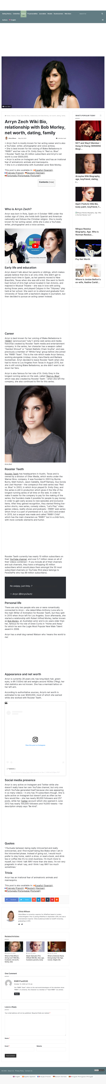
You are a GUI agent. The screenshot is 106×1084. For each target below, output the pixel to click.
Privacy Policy (19, 1073)
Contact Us (28, 1073)
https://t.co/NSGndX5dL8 (44, 588)
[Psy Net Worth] (88, 250)
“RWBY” (8, 343)
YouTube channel (18, 561)
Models (50, 16)
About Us (11, 1073)
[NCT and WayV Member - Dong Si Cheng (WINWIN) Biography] (88, 133)
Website (39, 1048)
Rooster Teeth (12, 476)
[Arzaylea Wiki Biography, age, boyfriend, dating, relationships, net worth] (88, 166)
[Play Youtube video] (35, 248)
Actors (23, 16)
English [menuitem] (17, 1079)
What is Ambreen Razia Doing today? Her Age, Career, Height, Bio (56, 960)
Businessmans (58, 16)
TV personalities (32, 16)
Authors (4, 22)
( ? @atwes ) (11, 771)
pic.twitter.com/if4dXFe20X (23, 590)
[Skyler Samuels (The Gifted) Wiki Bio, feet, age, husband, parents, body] (35, 949)
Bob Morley (13, 623)
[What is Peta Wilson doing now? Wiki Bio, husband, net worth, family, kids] (14, 949)
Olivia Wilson (12, 140)
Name (7, 1040)
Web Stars (68, 16)
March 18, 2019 (40, 596)
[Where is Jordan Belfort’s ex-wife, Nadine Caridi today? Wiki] (88, 272)
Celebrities (16, 16)
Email (7, 1048)
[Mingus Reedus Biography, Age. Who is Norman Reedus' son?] (88, 221)
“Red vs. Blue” (53, 378)
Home (8, 118)
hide (51, 184)
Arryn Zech (7, 108)
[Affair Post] (53, 6)
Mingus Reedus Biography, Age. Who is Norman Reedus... (87, 234)
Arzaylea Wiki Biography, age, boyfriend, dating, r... (87, 181)
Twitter (24, 803)
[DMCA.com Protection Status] (99, 1073)
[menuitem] (12, 22)
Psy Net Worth (82, 261)
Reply (17, 996)
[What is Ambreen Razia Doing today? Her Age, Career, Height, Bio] (57, 949)
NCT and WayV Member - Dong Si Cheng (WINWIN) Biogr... (88, 148)
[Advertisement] (53, 41)
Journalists (42, 16)
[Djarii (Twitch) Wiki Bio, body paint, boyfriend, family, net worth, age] (88, 196)
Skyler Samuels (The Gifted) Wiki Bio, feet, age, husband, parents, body (35, 960)
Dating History (6, 16)
